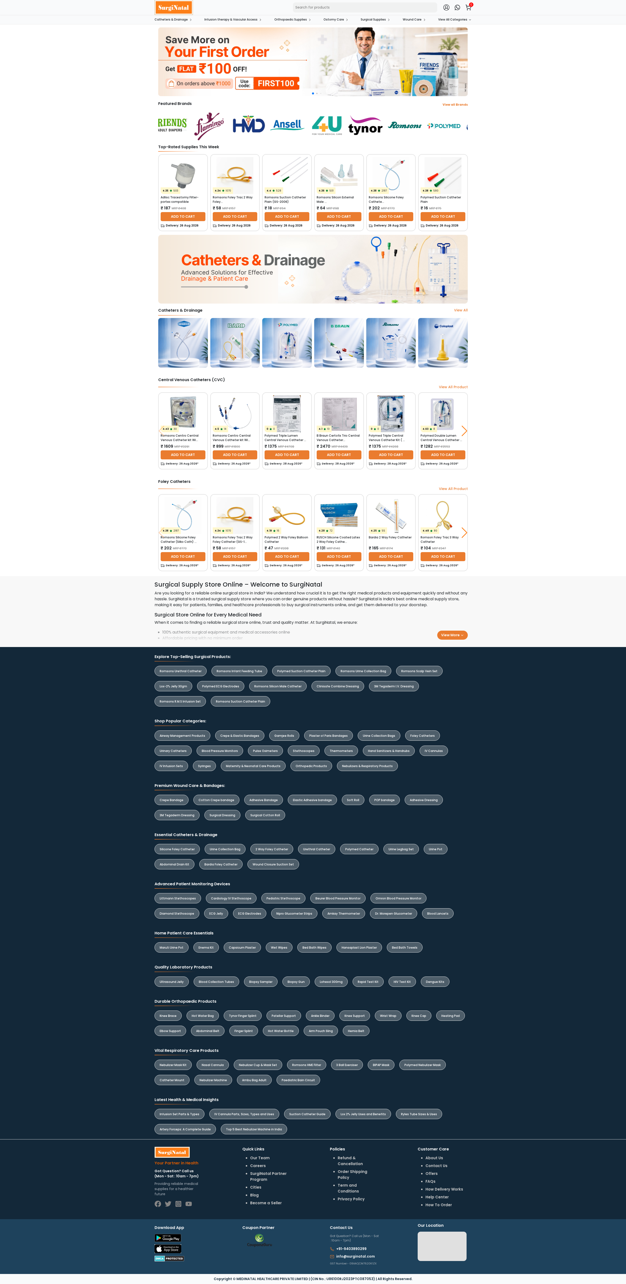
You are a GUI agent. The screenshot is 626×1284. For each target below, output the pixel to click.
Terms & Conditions (342, 660)
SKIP (304, 629)
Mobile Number (336, 632)
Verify (357, 672)
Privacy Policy (376, 660)
